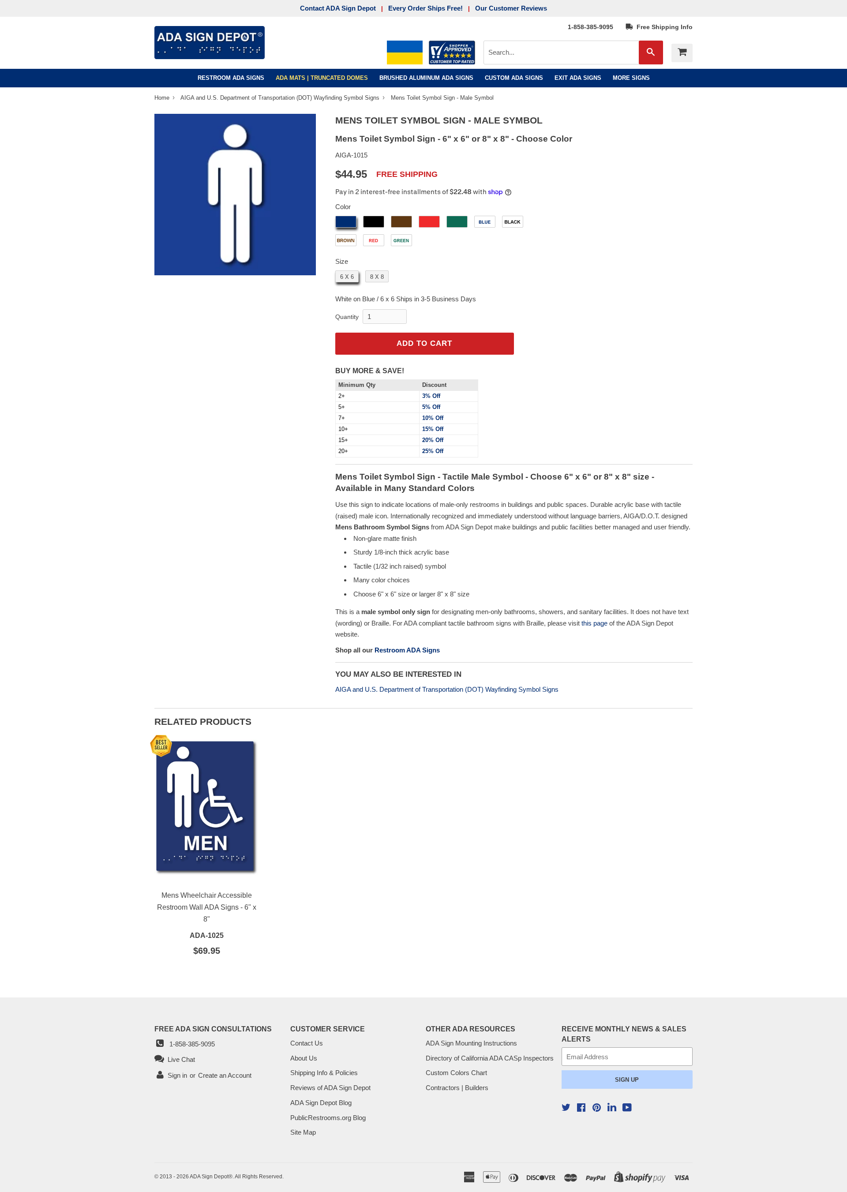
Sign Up (627, 1079)
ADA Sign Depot (209, 1176)
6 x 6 (347, 277)
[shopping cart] (682, 53)
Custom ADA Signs (514, 78)
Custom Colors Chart (456, 1072)
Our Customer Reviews (511, 8)
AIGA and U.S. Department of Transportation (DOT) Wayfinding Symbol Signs (280, 97)
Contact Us (306, 1043)
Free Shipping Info (663, 26)
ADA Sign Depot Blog (321, 1102)
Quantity (347, 316)
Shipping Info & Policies (324, 1072)
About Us (303, 1058)
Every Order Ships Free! (425, 8)
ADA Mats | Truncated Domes (322, 78)
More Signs (631, 78)
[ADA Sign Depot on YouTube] (627, 1108)
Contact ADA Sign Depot (338, 8)
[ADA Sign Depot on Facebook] (581, 1108)
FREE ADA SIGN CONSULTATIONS (213, 1029)
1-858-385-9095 (590, 26)
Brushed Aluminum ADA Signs (426, 78)
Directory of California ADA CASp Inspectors (490, 1058)
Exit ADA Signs (578, 78)
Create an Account (224, 1075)
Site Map (303, 1132)
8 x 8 (377, 277)
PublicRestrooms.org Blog (328, 1117)
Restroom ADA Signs (231, 78)
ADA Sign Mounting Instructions (471, 1043)
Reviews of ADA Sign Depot (330, 1087)
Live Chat (179, 1059)
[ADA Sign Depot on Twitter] (566, 1108)
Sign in (177, 1075)
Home (162, 97)
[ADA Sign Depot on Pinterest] (596, 1108)
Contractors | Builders (457, 1087)
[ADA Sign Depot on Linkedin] (611, 1108)
